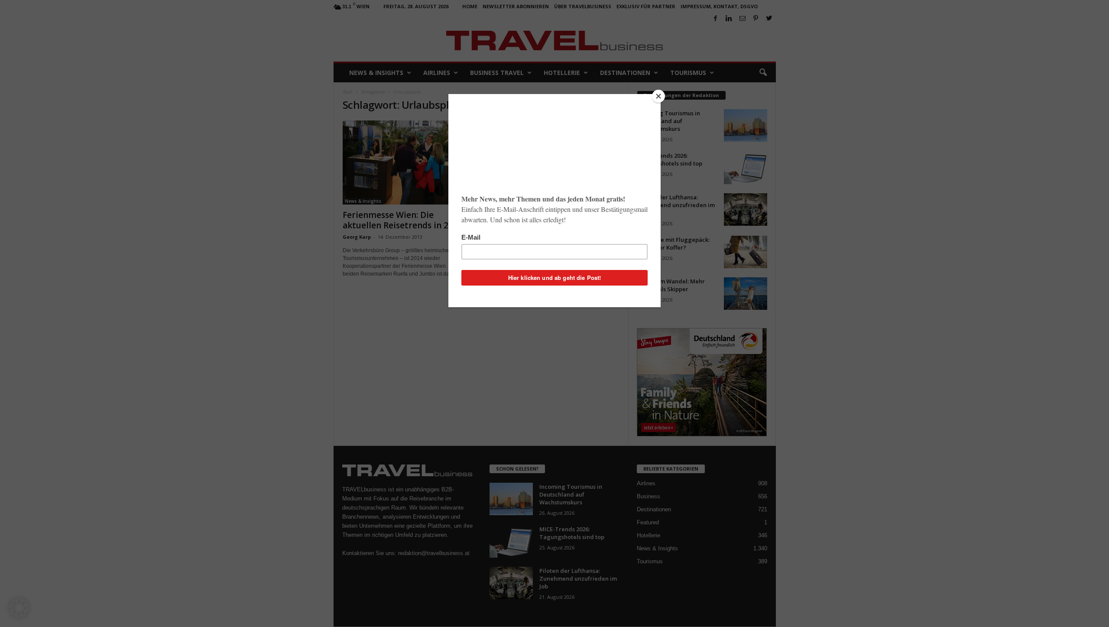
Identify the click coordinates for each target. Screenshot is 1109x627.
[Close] (658, 96)
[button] (19, 608)
